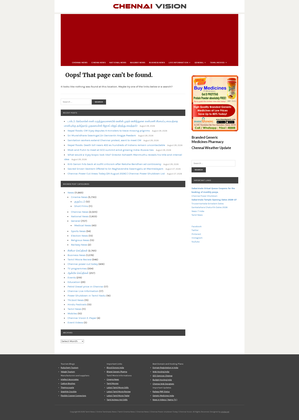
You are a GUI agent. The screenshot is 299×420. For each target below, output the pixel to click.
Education (74, 282)
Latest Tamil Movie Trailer (118, 395)
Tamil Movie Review (79, 259)
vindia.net (225, 412)
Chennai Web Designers (163, 384)
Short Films (81, 206)
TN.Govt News (76, 300)
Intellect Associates (70, 379)
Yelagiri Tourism (68, 372)
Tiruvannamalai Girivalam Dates (208, 203)
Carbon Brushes (68, 383)
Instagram (197, 238)
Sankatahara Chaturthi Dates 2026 (210, 207)
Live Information (178, 62)
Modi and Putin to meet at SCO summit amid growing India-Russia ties (111, 149)
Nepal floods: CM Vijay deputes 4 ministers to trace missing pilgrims (109, 130)
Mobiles (72, 313)
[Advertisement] (149, 36)
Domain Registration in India (165, 367)
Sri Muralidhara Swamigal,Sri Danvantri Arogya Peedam (102, 135)
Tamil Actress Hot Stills (117, 400)
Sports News (78, 231)
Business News (157, 62)
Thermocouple (67, 387)
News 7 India (198, 211)
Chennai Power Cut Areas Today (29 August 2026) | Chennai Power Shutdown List (116, 173)
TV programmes (77, 268)
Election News (79, 235)
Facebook (197, 226)
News (71, 192)
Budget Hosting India (162, 380)
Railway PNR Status (161, 391)
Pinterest (196, 234)
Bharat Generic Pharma (117, 372)
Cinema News (98, 62)
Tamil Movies (217, 62)
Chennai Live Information (83, 291)
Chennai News (80, 62)
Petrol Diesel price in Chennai (85, 286)
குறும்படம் (79, 201)
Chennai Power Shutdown (204, 196)
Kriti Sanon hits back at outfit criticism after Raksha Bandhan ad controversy (114, 164)
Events (72, 277)
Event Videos (75, 322)
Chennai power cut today (83, 263)
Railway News (137, 62)
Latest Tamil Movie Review (119, 391)
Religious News (80, 240)
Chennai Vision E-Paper (82, 317)
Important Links (202, 180)
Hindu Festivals (77, 304)
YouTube (195, 241)
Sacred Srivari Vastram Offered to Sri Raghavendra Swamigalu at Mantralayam (115, 168)
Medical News (82, 225)
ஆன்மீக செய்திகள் (78, 273)
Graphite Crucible (68, 391)
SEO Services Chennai (162, 376)
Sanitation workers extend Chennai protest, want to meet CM (104, 140)
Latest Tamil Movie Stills (118, 387)
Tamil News (74, 308)
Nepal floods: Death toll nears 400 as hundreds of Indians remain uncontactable (116, 145)
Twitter (195, 230)
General (199, 62)
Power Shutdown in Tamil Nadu (87, 295)
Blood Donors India (115, 367)
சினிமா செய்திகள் (78, 250)
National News (117, 62)
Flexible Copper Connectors (73, 395)
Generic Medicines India (163, 395)
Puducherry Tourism (69, 367)
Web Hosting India (161, 372)
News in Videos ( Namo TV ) (165, 400)
